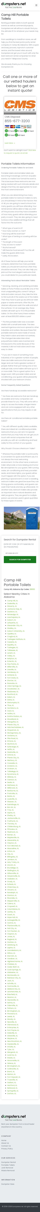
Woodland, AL (12, 719)
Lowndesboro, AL (14, 950)
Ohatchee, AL (12, 887)
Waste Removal (8, 1170)
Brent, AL (11, 1071)
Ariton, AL (11, 851)
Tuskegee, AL (12, 647)
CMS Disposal (12, 116)
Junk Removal (7, 1167)
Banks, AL (11, 796)
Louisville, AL (12, 799)
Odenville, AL (12, 1005)
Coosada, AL (12, 763)
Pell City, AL (12, 928)
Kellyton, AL (12, 658)
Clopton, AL (12, 934)
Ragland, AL (12, 939)
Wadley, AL (11, 628)
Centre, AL (11, 923)
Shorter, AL (11, 680)
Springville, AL (12, 1091)
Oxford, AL (11, 755)
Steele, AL (11, 1058)
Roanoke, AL (12, 683)
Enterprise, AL (13, 1027)
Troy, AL (10, 810)
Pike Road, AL (12, 738)
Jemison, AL (12, 859)
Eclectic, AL (12, 661)
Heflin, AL (11, 749)
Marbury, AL (12, 760)
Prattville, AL (12, 793)
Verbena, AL (12, 735)
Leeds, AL (11, 1016)
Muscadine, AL (13, 848)
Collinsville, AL (13, 1069)
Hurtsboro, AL (12, 708)
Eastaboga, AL (13, 804)
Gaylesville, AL (13, 1044)
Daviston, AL (12, 611)
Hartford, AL (12, 1085)
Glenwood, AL (12, 1024)
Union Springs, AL (14, 686)
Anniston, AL (12, 766)
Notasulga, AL (12, 614)
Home (3, 1140)
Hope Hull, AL (12, 917)
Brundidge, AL (12, 868)
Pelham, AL (11, 1008)
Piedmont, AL (12, 832)
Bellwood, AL (12, 1088)
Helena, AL (11, 1063)
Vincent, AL (11, 890)
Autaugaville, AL (13, 920)
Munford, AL (12, 744)
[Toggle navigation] (36, 5)
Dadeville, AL (12, 603)
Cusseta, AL (12, 642)
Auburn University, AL (16, 631)
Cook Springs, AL (14, 969)
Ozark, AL (11, 914)
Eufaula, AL (11, 884)
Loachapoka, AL (13, 617)
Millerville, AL (12, 666)
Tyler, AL (10, 1049)
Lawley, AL (11, 912)
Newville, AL (12, 1022)
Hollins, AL (11, 713)
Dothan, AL (11, 1093)
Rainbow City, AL (14, 978)
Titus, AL (10, 705)
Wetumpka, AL (13, 702)
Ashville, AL (11, 983)
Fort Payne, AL (13, 1030)
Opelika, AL (11, 633)
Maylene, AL (12, 1038)
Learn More (9, 143)
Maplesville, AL (13, 837)
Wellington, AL (13, 870)
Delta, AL (11, 700)
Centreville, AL (13, 986)
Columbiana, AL (13, 909)
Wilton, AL (11, 953)
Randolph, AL (12, 892)
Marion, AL (11, 1074)
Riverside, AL (12, 898)
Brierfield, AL (12, 994)
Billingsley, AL (12, 856)
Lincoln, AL (11, 865)
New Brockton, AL (14, 1041)
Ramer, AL (11, 835)
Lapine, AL (11, 947)
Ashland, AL (12, 675)
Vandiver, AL (12, 958)
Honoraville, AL (13, 1060)
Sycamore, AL (13, 774)
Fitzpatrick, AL (13, 730)
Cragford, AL (12, 636)
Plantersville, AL (13, 925)
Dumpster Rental (8, 1162)
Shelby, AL (11, 815)
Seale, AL (11, 782)
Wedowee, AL (12, 691)
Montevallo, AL (13, 975)
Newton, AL (11, 997)
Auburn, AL (11, 620)
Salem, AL (11, 697)
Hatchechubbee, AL (15, 727)
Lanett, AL (11, 653)
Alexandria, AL (13, 840)
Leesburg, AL (12, 945)
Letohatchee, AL (14, 991)
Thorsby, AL (12, 823)
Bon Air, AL (11, 807)
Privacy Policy (7, 1148)
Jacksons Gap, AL (14, 609)
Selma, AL (11, 1002)
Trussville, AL (12, 1079)
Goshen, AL (11, 942)
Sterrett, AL (12, 956)
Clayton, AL (12, 843)
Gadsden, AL (12, 879)
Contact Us (6, 1146)
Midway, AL (11, 777)
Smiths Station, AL (14, 716)
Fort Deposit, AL (13, 1077)
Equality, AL (11, 645)
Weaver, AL (12, 801)
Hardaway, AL (12, 672)
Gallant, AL (11, 1082)
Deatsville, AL (12, 752)
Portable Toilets (8, 1165)
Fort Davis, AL (12, 678)
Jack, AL (10, 980)
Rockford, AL (12, 694)
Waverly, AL (12, 606)
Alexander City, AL (14, 625)
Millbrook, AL (12, 788)
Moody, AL (11, 1019)
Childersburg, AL (14, 826)
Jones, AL (11, 936)
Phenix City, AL (13, 724)
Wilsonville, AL (13, 873)
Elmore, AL (11, 741)
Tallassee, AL (12, 650)
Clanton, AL (12, 779)
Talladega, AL (12, 771)
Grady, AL (11, 881)
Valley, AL (11, 656)
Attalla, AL (11, 1046)
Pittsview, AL (12, 829)
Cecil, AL (10, 711)
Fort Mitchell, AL (13, 846)
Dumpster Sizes (7, 1184)
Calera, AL (11, 903)
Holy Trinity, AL (13, 862)
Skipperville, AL (13, 901)
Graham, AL (12, 768)
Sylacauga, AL (13, 746)
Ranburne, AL (12, 790)
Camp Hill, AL (12, 600)
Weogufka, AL (12, 722)
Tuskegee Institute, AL (16, 639)
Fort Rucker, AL (13, 931)
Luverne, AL (12, 1055)
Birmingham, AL (13, 1011)
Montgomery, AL (14, 733)
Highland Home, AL (15, 961)
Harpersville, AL (13, 876)
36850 (32, 589)
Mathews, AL (12, 785)
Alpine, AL (11, 812)
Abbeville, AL (12, 1035)
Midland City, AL (13, 989)
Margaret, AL (12, 1052)
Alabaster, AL (12, 972)
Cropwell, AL (12, 906)
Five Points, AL (13, 664)
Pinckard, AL (12, 1013)
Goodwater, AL (13, 689)
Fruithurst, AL (12, 821)
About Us (5, 1143)
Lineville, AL (11, 669)
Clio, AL (10, 854)
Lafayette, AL (12, 622)
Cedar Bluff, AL (13, 967)
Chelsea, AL (12, 964)
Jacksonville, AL (13, 818)
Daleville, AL (12, 1033)
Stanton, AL (12, 895)
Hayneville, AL (12, 1000)
